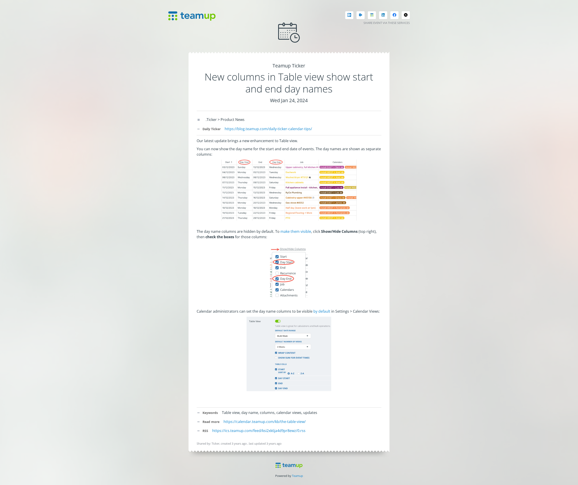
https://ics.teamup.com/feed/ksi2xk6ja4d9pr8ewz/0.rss (258, 430)
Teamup (297, 476)
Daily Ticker (211, 129)
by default (321, 311)
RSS (205, 431)
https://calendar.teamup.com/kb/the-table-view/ (265, 421)
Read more (210, 422)
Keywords (210, 413)
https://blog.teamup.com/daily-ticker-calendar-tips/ (268, 128)
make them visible (295, 231)
